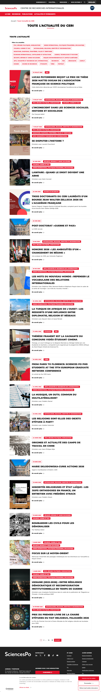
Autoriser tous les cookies (88, 678)
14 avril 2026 (37, 386)
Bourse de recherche (29, 64)
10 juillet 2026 (37, 72)
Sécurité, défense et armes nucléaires (27, 57)
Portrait (61, 64)
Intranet (84, 661)
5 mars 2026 (37, 542)
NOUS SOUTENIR (75, 2)
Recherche (55, 61)
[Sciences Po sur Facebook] (45, 655)
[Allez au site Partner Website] (92, 8)
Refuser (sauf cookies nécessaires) (89, 688)
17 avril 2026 (37, 331)
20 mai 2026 (36, 268)
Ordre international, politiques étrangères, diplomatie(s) (64, 45)
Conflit (82, 61)
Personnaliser (87, 683)
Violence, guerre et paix (22, 48)
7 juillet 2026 (37, 126)
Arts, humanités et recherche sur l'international (31, 61)
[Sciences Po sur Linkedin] (36, 655)
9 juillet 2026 (37, 99)
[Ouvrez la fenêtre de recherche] (84, 2)
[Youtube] (57, 655)
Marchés (69, 670)
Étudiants (43, 64)
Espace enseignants (87, 658)
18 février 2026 (38, 606)
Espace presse (71, 661)
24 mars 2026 (37, 437)
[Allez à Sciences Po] (18, 654)
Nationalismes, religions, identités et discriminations (52, 48)
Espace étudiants (87, 655)
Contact (69, 655)
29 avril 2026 (37, 301)
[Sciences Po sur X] (40, 655)
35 (52, 640)
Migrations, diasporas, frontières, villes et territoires (33, 51)
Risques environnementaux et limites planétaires (60, 57)
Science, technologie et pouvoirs (66, 54)
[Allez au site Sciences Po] (11, 8)
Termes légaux (71, 673)
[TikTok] (53, 655)
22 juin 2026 (37, 191)
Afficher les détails (24, 687)
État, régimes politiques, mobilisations (27, 45)
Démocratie (72, 61)
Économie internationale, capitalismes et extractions (32, 54)
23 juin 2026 (37, 161)
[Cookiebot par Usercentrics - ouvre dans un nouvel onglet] (9, 689)
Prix (63, 61)
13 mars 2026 (37, 461)
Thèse (52, 64)
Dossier (16, 64)
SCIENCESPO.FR (40, 2)
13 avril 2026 (37, 414)
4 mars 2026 (37, 571)
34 (48, 640)
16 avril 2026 (37, 359)
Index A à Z (70, 658)
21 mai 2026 (36, 241)
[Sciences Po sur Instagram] (49, 655)
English (91, 2)
